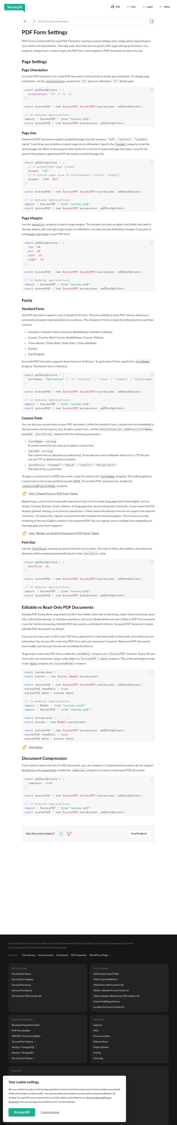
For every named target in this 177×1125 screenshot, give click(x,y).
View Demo (36, 747)
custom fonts (49, 770)
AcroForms (28, 770)
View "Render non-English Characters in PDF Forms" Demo (64, 533)
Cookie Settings (50, 1112)
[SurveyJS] (14, 6)
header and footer (37, 234)
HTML (76, 481)
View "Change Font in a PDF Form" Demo (53, 493)
